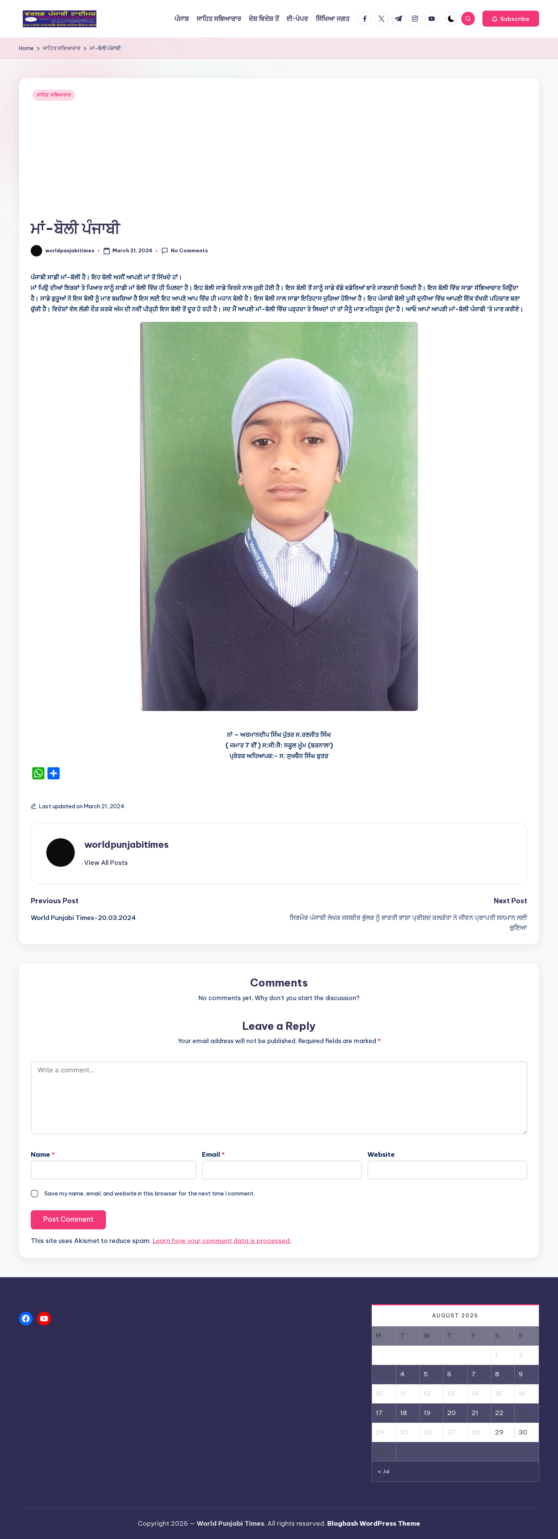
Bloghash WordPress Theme (373, 1523)
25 (404, 1432)
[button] (510, 19)
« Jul (383, 1471)
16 (522, 1393)
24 (380, 1432)
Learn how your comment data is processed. (222, 1241)
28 (475, 1432)
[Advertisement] (279, 161)
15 (498, 1393)
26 (428, 1432)
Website (381, 1154)
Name (43, 1154)
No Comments (189, 250)
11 (402, 1393)
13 (450, 1393)
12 (427, 1393)
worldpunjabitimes (126, 844)
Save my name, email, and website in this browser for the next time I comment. (149, 1193)
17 (379, 1413)
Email (213, 1154)
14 (475, 1393)
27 (451, 1432)
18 (403, 1413)
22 (499, 1413)
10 (379, 1393)
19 (427, 1413)
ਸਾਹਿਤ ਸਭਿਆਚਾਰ (54, 95)
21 (474, 1413)
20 (451, 1413)
